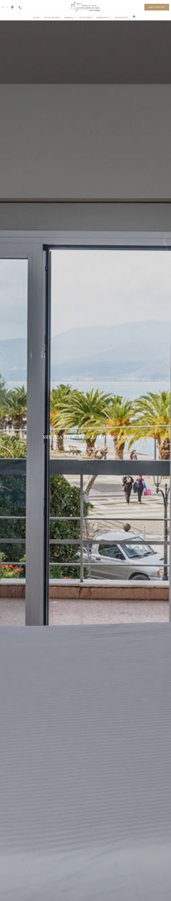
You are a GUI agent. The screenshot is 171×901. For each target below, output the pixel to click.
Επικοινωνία (120, 17)
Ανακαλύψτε (102, 17)
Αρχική (36, 17)
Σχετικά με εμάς (52, 17)
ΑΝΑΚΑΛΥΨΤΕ (85, 459)
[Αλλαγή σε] (134, 16)
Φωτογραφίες (85, 17)
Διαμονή (68, 17)
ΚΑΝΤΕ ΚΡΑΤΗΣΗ (156, 7)
